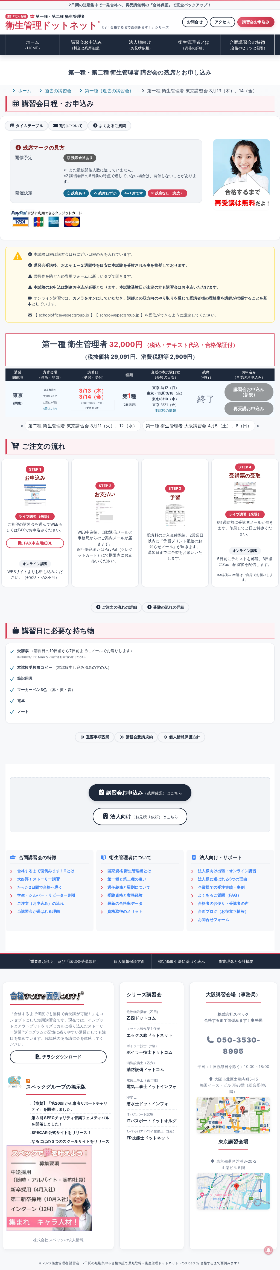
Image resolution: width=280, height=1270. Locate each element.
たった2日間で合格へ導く (40, 887)
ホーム (32, 44)
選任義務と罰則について (128, 887)
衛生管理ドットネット (52, 25)
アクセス (222, 21)
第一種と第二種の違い (126, 879)
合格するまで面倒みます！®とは (46, 870)
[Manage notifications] (268, 1250)
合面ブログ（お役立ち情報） (223, 911)
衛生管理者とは (193, 44)
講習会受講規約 (139, 737)
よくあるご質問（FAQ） (219, 895)
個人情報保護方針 (184, 737)
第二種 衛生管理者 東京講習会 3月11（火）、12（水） (82, 425)
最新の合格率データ (124, 903)
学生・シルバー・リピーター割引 (46, 895)
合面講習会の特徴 (247, 44)
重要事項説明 (97, 737)
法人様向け (140, 44)
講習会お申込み (256, 21)
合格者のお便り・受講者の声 (223, 903)
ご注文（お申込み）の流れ (40, 903)
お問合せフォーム (213, 919)
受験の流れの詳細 (168, 607)
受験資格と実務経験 (124, 895)
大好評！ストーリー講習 (38, 879)
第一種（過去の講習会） (108, 90)
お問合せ (195, 21)
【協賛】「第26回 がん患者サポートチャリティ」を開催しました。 (69, 1106)
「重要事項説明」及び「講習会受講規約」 (64, 961)
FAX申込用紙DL (38, 543)
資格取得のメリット (124, 911)
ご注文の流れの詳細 (119, 607)
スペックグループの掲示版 (56, 1087)
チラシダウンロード (61, 1056)
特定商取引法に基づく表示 (181, 961)
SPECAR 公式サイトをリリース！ (61, 1132)
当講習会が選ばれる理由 (38, 911)
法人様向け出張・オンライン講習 (227, 870)
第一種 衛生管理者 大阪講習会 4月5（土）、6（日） (199, 425)
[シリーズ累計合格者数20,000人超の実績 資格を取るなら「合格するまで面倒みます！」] (47, 996)
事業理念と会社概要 (235, 961)
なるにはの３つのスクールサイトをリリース (70, 1141)
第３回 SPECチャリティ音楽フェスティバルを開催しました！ (70, 1120)
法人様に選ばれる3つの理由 (222, 879)
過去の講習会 (57, 90)
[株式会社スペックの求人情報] (58, 1188)
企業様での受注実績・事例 (221, 887)
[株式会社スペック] (15, 1082)
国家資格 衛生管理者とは (129, 870)
